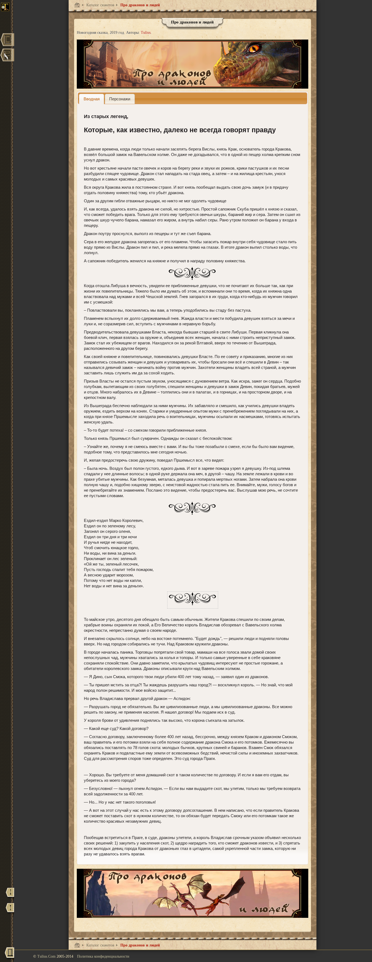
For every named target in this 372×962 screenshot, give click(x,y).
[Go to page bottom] (10, 910)
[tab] (91, 99)
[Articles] (7, 55)
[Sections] (7, 40)
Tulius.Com (47, 956)
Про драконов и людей (139, 5)
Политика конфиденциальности (103, 956)
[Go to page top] (10, 895)
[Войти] (9, 954)
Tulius (146, 33)
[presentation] (91, 99)
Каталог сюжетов (99, 5)
